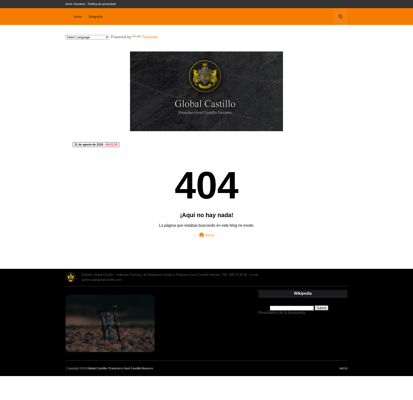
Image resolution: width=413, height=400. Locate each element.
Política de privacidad (102, 4)
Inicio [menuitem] (78, 16)
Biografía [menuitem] (96, 16)
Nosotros (79, 4)
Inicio (68, 4)
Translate (150, 37)
